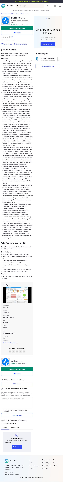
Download (18, 28)
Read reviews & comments (8, 40)
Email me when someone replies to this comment (15, 411)
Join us (46, 1)
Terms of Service (46, 460)
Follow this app (7, 44)
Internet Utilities (10, 13)
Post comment (17, 415)
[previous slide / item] (4, 295)
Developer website (21, 44)
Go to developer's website (11, 342)
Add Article (32, 468)
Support (55, 463)
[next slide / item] (30, 295)
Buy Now (18, 33)
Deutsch (12, 474)
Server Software (20, 13)
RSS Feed (55, 466)
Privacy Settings (46, 466)
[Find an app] (17, 6)
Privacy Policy (45, 463)
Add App (31, 463)
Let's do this (17, 447)
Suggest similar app (48, 66)
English (7, 474)
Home (2, 13)
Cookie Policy (45, 468)
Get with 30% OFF (47, 44)
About (30, 460)
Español (17, 474)
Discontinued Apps (34, 466)
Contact (55, 460)
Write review (17, 384)
